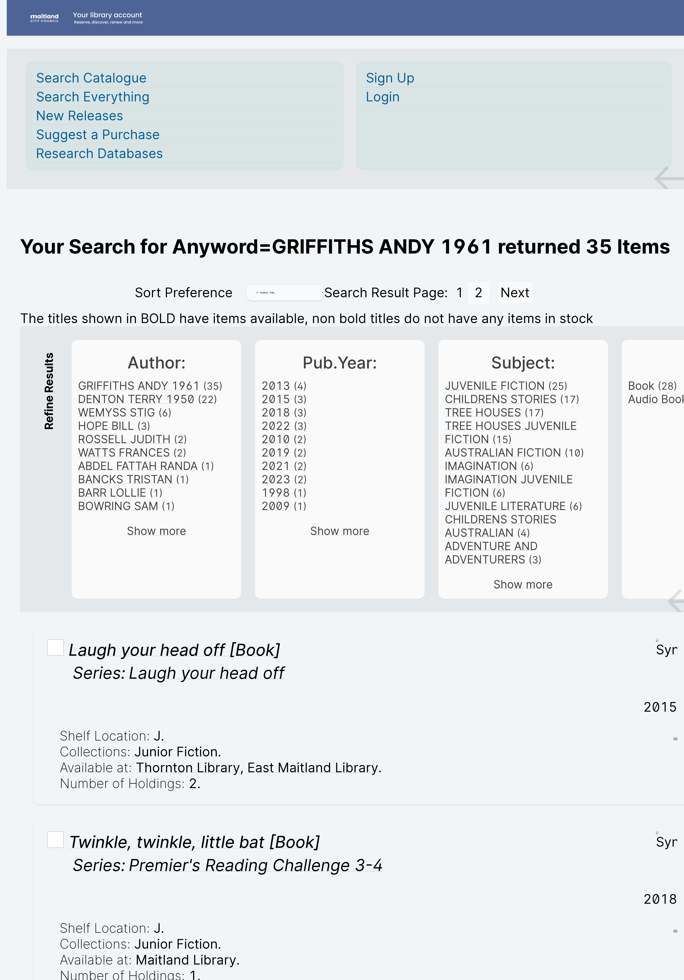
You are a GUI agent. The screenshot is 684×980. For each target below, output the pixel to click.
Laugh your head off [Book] (175, 650)
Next (515, 292)
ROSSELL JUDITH (124, 439)
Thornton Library (188, 767)
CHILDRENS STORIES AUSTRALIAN (501, 526)
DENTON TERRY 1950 (136, 399)
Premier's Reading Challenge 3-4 (256, 865)
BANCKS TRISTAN (125, 479)
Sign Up (390, 78)
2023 (275, 479)
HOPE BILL (106, 425)
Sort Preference (184, 292)
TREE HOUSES (483, 412)
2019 (275, 452)
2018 (275, 412)
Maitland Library (186, 960)
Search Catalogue (91, 78)
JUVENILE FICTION (495, 385)
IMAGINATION (481, 466)
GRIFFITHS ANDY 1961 (139, 385)
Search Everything (93, 97)
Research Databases (99, 153)
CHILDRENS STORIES (501, 399)
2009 (275, 506)
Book (641, 385)
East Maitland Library (312, 767)
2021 (275, 466)
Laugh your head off (206, 673)
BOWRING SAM (118, 506)
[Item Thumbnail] (666, 649)
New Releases (79, 115)
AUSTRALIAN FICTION (503, 452)
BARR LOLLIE (112, 492)
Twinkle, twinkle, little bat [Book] (194, 842)
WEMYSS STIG (116, 412)
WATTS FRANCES (124, 452)
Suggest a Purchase (98, 134)
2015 (275, 399)
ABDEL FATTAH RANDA (138, 466)
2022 (275, 425)
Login (383, 97)
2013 (275, 385)
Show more (156, 531)
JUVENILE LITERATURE (505, 506)
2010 (275, 439)
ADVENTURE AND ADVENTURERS (491, 552)
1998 (275, 492)
